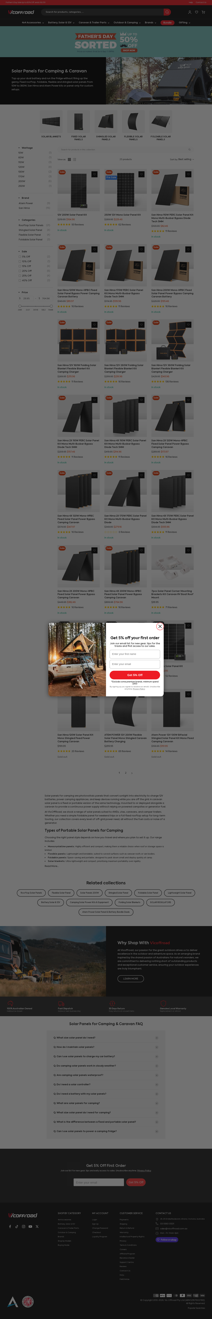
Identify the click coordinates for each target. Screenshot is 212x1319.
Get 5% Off (134, 675)
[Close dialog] (160, 626)
